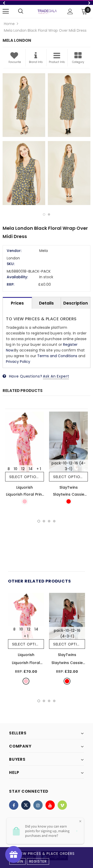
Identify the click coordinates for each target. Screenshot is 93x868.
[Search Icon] (20, 11)
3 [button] (49, 521)
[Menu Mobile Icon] (6, 11)
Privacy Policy (18, 361)
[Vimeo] (62, 805)
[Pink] (25, 501)
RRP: (10, 284)
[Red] (69, 501)
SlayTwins (68, 487)
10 (15, 468)
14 (31, 468)
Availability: (17, 277)
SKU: (10, 263)
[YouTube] (50, 805)
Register (38, 861)
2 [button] (49, 214)
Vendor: (14, 250)
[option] (46, 3)
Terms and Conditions (57, 355)
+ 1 (38, 468)
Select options (25, 476)
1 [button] (44, 214)
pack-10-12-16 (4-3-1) (68, 466)
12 (23, 468)
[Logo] (47, 11)
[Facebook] (13, 805)
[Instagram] (38, 805)
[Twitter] (25, 805)
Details (46, 303)
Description (75, 303)
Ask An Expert (56, 376)
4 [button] (54, 521)
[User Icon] (70, 11)
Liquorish (24, 487)
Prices (17, 303)
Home (9, 23)
